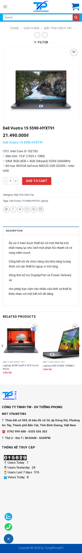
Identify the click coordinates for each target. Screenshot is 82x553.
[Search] (76, 17)
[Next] (79, 353)
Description (14, 230)
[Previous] (3, 353)
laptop (44, 200)
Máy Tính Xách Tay (58, 28)
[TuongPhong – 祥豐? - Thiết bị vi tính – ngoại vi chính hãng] (41, 6)
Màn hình (11, 156)
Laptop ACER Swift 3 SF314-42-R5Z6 (21, 367)
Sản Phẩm (31, 28)
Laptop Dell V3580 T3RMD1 (59, 365)
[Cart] (75, 6)
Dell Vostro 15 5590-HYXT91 (24, 200)
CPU (6, 151)
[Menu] (5, 6)
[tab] (41, 231)
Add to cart (36, 181)
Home (14, 28)
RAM (9, 161)
